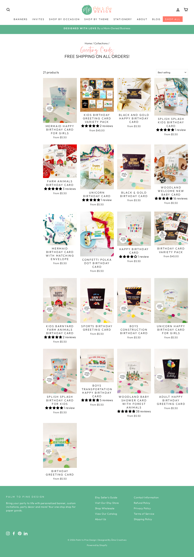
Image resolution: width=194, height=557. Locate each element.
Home (88, 43)
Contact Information (146, 497)
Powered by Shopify (97, 545)
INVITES (38, 19)
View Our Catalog (106, 513)
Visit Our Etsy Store (107, 502)
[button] (90, 126)
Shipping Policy (143, 519)
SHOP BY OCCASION (64, 19)
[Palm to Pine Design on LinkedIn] (25, 533)
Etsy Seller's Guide (106, 497)
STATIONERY (123, 19)
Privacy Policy (142, 508)
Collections (101, 43)
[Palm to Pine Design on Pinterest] (20, 533)
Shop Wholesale (104, 508)
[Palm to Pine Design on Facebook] (14, 533)
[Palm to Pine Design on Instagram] (8, 533)
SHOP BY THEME (96, 19)
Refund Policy (142, 502)
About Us (100, 519)
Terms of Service (144, 513)
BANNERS (21, 19)
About (142, 19)
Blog (156, 19)
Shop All (172, 19)
